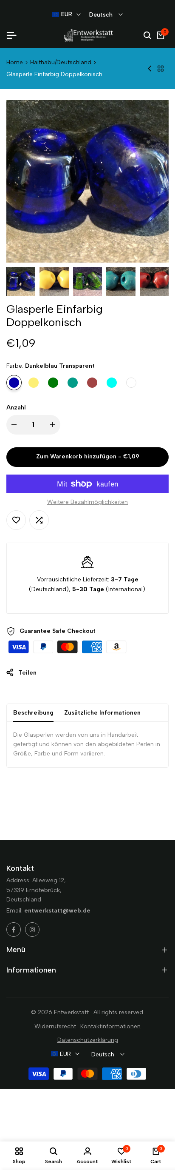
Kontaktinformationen (110, 1026)
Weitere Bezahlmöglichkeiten (87, 502)
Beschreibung (33, 712)
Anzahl (16, 407)
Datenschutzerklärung (87, 1040)
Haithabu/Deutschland (60, 62)
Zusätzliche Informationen (102, 712)
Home (14, 62)
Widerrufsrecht (55, 1026)
